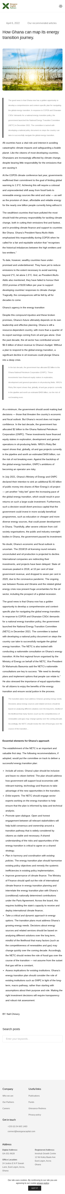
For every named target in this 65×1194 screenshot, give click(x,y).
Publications (34, 1096)
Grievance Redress (37, 1108)
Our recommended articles (42, 23)
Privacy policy (34, 1115)
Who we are (7, 1096)
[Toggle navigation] (60, 6)
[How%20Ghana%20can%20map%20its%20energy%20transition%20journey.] (15, 1062)
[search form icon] (53, 6)
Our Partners (8, 1102)
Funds (31, 1102)
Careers (6, 1108)
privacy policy (43, 1183)
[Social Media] (3, 1139)
